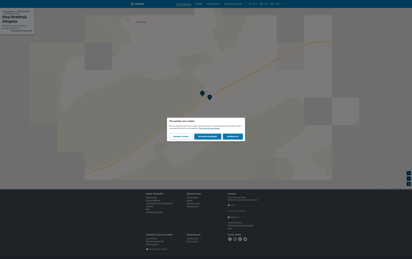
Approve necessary (207, 137)
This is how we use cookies (209, 128)
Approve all (233, 137)
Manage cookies (181, 137)
